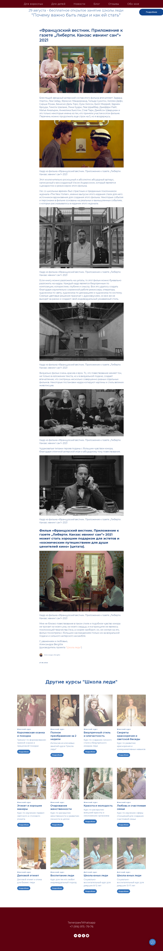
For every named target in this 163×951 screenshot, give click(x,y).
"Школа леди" (73, 647)
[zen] (87, 935)
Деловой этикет (28, 875)
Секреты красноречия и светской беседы (128, 736)
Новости (79, 3)
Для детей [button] (58, 3)
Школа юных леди (96, 875)
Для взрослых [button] (33, 3)
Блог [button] (97, 3)
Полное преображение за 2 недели (63, 736)
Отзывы (113, 3)
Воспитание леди (62, 875)
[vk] (79, 935)
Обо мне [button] (133, 3)
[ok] (83, 935)
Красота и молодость (98, 805)
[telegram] (75, 935)
